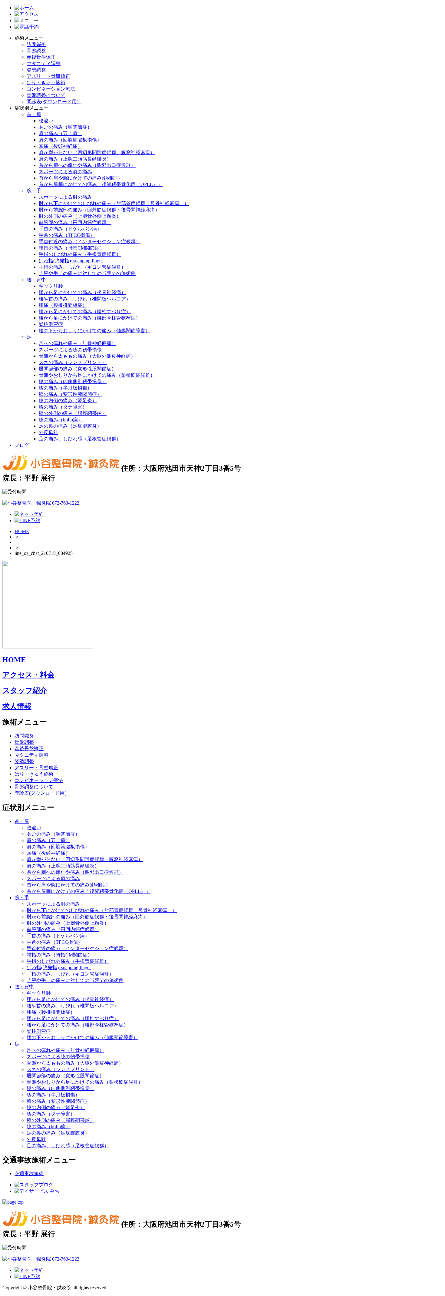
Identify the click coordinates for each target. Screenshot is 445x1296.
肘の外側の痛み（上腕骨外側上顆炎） (80, 216)
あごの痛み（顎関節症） (65, 127)
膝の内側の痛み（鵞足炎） (68, 400)
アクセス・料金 (28, 675)
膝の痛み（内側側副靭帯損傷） (73, 381)
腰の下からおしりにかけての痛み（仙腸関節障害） (94, 330)
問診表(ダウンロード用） (54, 101)
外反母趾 (48, 432)
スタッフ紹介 (24, 690)
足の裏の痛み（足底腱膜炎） (70, 426)
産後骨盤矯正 (41, 57)
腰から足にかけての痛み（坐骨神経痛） (82, 292)
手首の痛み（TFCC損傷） (67, 235)
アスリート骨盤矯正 (48, 76)
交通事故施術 (29, 1173)
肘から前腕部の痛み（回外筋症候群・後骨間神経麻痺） (99, 209)
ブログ (22, 445)
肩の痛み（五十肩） (60, 133)
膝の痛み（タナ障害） (63, 406)
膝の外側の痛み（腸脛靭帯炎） (73, 413)
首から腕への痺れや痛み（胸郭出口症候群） (87, 165)
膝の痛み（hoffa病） (61, 419)
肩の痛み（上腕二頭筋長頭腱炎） (75, 158)
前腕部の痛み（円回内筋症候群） (75, 222)
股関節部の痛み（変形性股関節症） (77, 368)
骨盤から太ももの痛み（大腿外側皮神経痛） (87, 356)
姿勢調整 (36, 69)
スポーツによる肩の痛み (65, 171)
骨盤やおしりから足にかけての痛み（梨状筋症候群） (97, 375)
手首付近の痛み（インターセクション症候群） (89, 241)
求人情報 (16, 706)
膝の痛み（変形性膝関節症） (70, 394)
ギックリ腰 (51, 286)
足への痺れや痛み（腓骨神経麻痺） (77, 343)
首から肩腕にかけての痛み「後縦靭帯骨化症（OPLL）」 (101, 184)
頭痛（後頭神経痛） (60, 146)
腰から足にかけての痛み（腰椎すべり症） (85, 311)
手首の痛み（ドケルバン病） (70, 228)
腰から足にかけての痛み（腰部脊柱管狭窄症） (89, 317)
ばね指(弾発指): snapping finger (71, 260)
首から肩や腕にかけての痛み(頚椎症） (81, 178)
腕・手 (34, 190)
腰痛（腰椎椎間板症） (63, 305)
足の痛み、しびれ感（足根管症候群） (80, 438)
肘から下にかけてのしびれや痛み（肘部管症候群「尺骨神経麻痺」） (114, 203)
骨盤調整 (36, 50)
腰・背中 (36, 279)
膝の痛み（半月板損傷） (65, 387)
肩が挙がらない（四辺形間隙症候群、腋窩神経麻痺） (97, 152)
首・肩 (34, 114)
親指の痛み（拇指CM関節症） (71, 247)
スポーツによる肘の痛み (65, 197)
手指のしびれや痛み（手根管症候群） (80, 254)
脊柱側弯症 (51, 324)
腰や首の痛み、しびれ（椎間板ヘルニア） (85, 298)
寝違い (46, 120)
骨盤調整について (46, 95)
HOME (22, 531)
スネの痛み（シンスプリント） (73, 362)
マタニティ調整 (44, 63)
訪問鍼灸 (36, 44)
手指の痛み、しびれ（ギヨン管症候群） (82, 267)
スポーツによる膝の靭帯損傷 (70, 349)
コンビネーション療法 (51, 88)
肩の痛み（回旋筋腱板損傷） (70, 139)
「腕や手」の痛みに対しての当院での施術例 (87, 273)
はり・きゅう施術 (46, 82)
